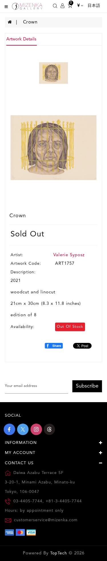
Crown (30, 22)
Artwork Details (21, 39)
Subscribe (87, 386)
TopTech (58, 553)
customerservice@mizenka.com (46, 520)
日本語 (94, 6)
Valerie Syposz (69, 255)
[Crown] (53, 147)
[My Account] (62, 6)
